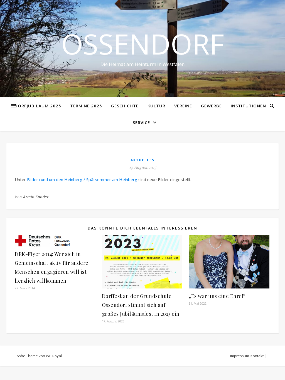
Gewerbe (211, 105)
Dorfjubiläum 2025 (37, 105)
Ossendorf (142, 44)
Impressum (239, 355)
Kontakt (257, 355)
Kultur (156, 105)
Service (141, 122)
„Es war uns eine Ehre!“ (217, 296)
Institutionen (248, 105)
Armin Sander (36, 196)
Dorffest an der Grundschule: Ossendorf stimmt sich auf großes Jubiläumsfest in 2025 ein (141, 305)
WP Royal (54, 355)
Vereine (183, 105)
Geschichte (125, 105)
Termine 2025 (86, 105)
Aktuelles (142, 160)
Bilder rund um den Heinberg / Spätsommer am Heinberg (82, 179)
